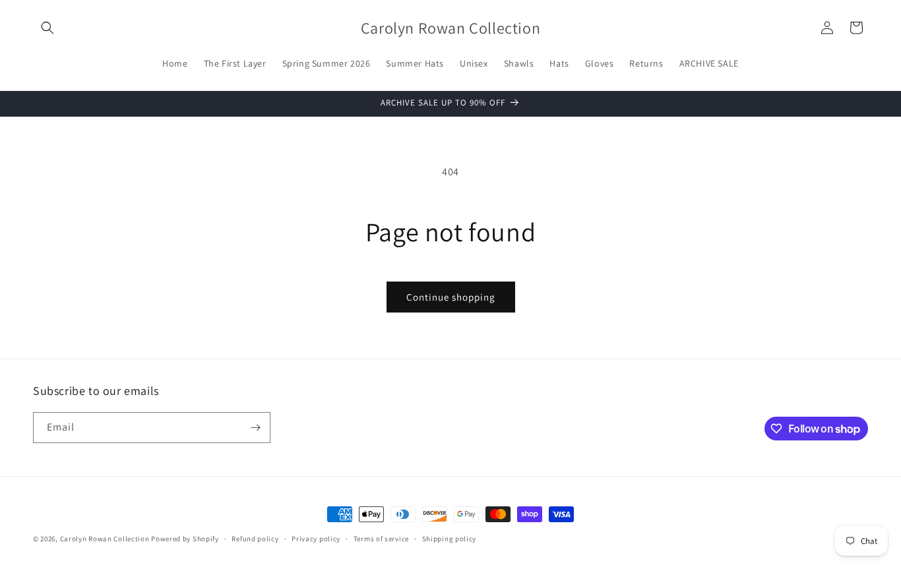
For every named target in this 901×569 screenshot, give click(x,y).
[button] (47, 27)
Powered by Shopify (185, 538)
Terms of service (381, 538)
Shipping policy (449, 538)
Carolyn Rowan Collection (105, 538)
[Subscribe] (255, 427)
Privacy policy (316, 538)
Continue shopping (450, 297)
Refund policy (255, 538)
